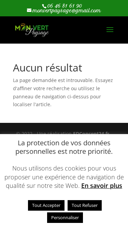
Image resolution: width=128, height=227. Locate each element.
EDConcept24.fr (92, 133)
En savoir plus (101, 186)
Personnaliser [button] (65, 217)
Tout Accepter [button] (46, 205)
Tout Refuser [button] (85, 205)
